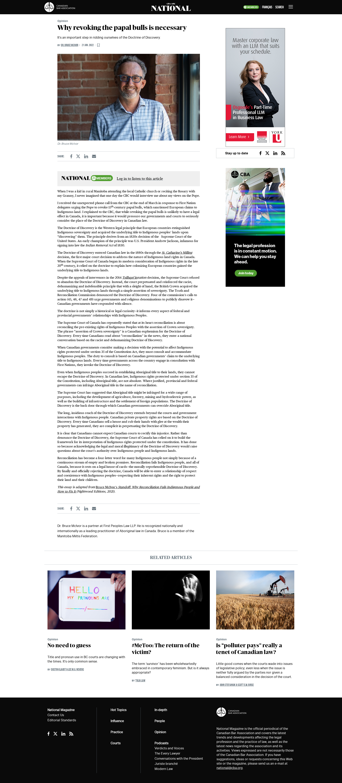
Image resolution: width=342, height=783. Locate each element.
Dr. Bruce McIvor (69, 45)
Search (279, 7)
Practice (117, 732)
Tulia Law (140, 680)
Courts (116, 743)
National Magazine (61, 710)
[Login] (98, 45)
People (160, 721)
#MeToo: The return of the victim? (166, 649)
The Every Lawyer (167, 753)
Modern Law (164, 769)
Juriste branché (166, 764)
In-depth (161, 710)
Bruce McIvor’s (107, 487)
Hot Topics (118, 710)
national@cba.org (230, 768)
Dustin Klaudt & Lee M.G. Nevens (67, 669)
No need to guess (69, 645)
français (267, 7)
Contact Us (56, 715)
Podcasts (161, 743)
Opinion (62, 21)
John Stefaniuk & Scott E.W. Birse (237, 684)
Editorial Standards (62, 720)
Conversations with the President (179, 758)
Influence (117, 721)
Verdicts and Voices (169, 748)
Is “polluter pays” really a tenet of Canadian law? (249, 649)
